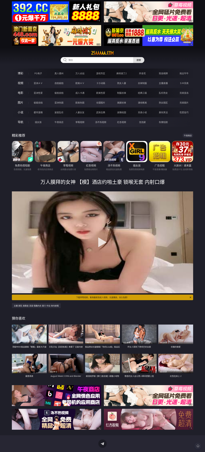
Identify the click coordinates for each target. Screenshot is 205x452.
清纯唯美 (142, 102)
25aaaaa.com (102, 53)
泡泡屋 (142, 122)
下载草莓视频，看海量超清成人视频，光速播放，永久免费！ (102, 297)
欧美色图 (79, 102)
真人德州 (59, 73)
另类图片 (184, 102)
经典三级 (142, 92)
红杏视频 (121, 122)
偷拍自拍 (59, 92)
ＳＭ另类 (184, 83)
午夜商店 (59, 122)
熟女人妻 (121, 83)
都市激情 (38, 112)
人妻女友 (79, 112)
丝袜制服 (142, 83)
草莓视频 (79, 122)
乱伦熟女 (163, 92)
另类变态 (184, 92)
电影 (20, 93)
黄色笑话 (163, 112)
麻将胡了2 (121, 73)
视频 (20, 83)
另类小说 (142, 112)
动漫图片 (100, 102)
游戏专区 (100, 73)
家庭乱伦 (59, 112)
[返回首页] (198, 446)
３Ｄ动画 (100, 83)
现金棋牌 (163, 73)
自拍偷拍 (59, 83)
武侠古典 (100, 112)
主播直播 (163, 83)
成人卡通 (79, 92)
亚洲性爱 (38, 92)
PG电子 (38, 73)
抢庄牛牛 (184, 73)
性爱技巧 (184, 112)
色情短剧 (163, 122)
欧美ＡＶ (79, 83)
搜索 (139, 60)
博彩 (20, 73)
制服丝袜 (121, 92)
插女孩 (38, 122)
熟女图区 (163, 102)
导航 (20, 122)
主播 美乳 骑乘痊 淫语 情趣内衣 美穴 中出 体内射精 (36, 305)
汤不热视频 (100, 122)
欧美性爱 (100, 92)
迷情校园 (121, 112)
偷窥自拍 (38, 102)
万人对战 (79, 73)
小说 (20, 112)
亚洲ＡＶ (38, 83)
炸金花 (142, 73)
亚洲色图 (59, 102)
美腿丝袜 (121, 102)
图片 (20, 102)
